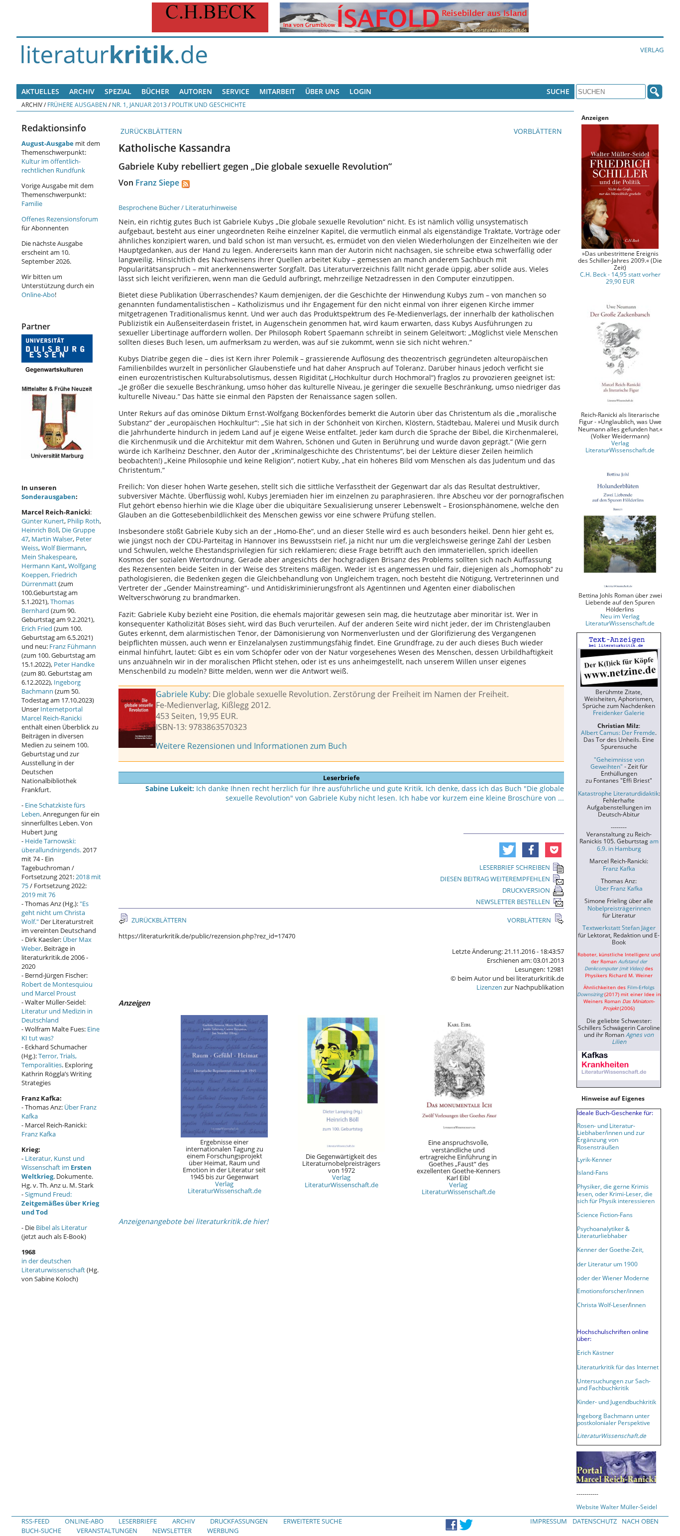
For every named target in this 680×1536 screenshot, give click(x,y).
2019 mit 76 (38, 894)
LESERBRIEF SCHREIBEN (514, 867)
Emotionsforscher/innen (610, 1291)
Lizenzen (489, 987)
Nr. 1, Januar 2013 (139, 104)
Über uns (322, 91)
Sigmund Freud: (60, 1203)
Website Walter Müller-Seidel (616, 1507)
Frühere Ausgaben (77, 104)
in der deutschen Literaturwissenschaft (53, 1265)
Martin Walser (52, 538)
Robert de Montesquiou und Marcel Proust (57, 989)
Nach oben (640, 1521)
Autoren (195, 91)
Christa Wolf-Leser (602, 1305)
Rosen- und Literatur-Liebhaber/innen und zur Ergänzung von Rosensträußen (611, 1136)
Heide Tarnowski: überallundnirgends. (51, 845)
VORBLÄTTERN (539, 131)
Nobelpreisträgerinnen (619, 908)
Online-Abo (38, 294)
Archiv (82, 91)
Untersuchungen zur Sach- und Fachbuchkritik (614, 1384)
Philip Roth (83, 520)
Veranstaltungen (107, 1530)
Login (360, 91)
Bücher (155, 91)
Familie (31, 203)
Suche (558, 91)
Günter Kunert (42, 520)
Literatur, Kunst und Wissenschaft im (56, 1167)
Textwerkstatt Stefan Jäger (619, 927)
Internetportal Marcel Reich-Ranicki (52, 713)
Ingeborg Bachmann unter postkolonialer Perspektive (613, 1419)
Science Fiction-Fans (605, 1215)
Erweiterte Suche (312, 1521)
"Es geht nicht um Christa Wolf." (55, 912)
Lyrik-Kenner (594, 1159)
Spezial (118, 91)
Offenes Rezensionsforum (59, 218)
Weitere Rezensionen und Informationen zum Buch (251, 745)
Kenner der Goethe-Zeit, (610, 1249)
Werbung (222, 1530)
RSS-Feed (35, 1521)
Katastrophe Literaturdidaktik (618, 793)
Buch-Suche (41, 1530)
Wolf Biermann (63, 547)
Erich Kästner (595, 1352)
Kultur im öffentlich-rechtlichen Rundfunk (53, 166)
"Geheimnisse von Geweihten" (617, 762)
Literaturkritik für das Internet (618, 1367)
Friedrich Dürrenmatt (49, 579)
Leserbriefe (137, 1521)
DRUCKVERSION (526, 890)
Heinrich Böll (40, 529)
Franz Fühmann (72, 646)
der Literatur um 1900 (607, 1264)
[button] (507, 849)
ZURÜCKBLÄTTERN (150, 131)
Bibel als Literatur (61, 1227)
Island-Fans (592, 1172)
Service (235, 91)
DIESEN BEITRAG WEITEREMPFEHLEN (495, 878)
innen (638, 1305)
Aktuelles (40, 91)
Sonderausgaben (48, 496)
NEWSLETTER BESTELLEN (513, 901)
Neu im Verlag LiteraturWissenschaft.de (620, 619)
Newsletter (172, 1530)
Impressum (548, 1521)
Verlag (652, 49)
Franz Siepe (157, 182)
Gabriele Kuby (182, 694)
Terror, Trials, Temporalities (49, 1060)
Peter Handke (74, 664)
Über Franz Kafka (619, 888)
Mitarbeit (277, 91)
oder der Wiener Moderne (613, 1278)
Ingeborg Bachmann (51, 687)
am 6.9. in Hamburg (628, 844)
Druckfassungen (239, 1521)
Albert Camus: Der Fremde (618, 732)
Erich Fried (36, 628)
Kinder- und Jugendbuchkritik (616, 1402)
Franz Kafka (38, 1133)
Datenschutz (594, 1521)
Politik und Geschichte (209, 104)
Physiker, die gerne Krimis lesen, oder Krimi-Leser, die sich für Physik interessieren (616, 1193)
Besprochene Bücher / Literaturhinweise (177, 207)
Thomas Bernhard (47, 606)
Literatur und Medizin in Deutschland (57, 1015)
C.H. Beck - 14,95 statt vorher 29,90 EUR (620, 277)
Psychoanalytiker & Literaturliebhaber (603, 1232)
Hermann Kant (43, 565)
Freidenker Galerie (619, 713)
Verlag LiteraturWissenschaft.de (224, 1187)
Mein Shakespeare (48, 556)
